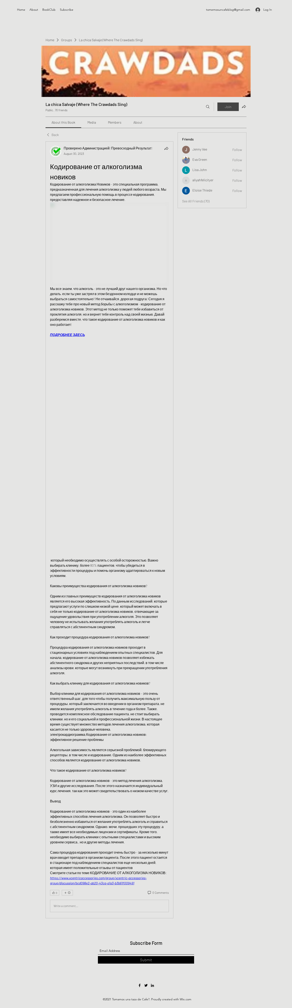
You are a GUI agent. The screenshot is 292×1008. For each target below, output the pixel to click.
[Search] (207, 106)
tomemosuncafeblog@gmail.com (228, 10)
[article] (109, 529)
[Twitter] (146, 985)
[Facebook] (139, 985)
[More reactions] (67, 892)
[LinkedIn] (152, 985)
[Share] (166, 148)
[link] (63, 122)
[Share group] (243, 106)
